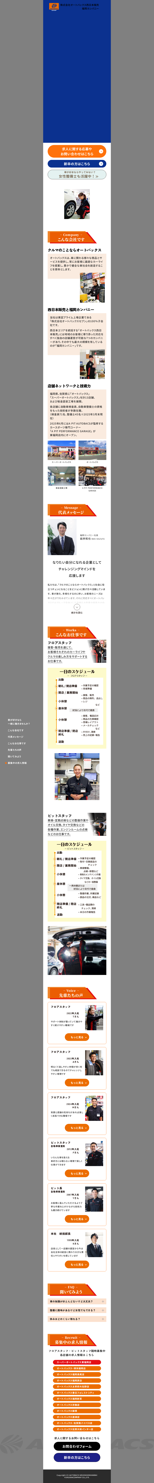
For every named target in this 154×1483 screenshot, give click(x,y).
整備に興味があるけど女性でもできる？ (73, 1310)
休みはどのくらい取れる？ (65, 1319)
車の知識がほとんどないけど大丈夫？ (71, 1301)
